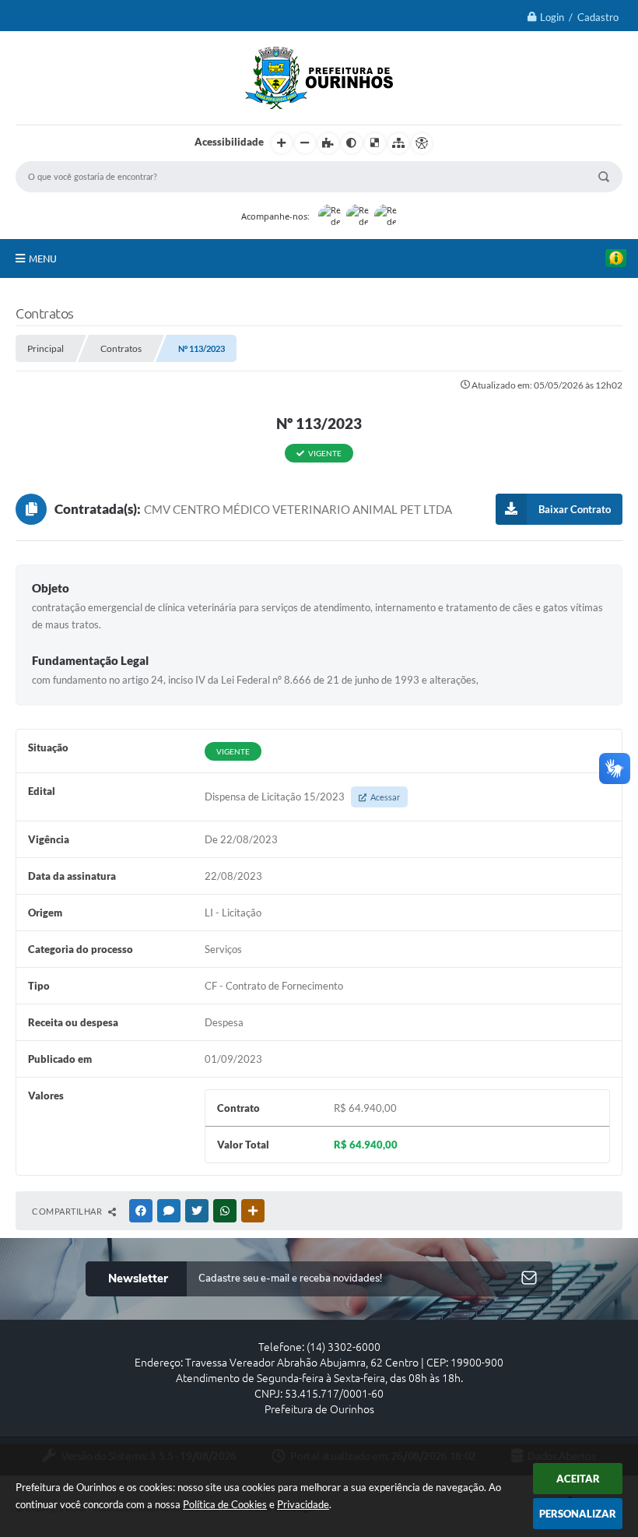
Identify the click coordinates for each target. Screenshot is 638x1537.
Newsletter (138, 1278)
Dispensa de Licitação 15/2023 (302, 796)
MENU (43, 258)
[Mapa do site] (398, 143)
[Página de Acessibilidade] (422, 143)
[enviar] (529, 1278)
